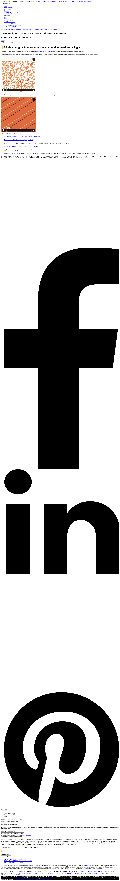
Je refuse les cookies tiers (32, 879)
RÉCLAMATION (15, 874)
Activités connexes (9, 22)
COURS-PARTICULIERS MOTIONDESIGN (12, 833)
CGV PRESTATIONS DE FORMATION (85, 873)
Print (5, 18)
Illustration (7, 15)
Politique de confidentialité (46, 879)
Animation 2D (8, 14)
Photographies (12, 23)
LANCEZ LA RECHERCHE (31, 847)
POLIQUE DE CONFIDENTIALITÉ (61, 873)
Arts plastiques (12, 26)
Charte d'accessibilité (10, 20)
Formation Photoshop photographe (47, 1)
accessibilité (87, 865)
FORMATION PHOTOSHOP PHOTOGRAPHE (18, 861)
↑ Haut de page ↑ (5, 854)
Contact (6, 11)
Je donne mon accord (19, 879)
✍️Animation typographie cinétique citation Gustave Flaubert (22, 150)
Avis (5, 6)
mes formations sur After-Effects (45, 51)
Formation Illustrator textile (84, 1)
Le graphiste (7, 9)
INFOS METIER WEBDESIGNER (14, 862)
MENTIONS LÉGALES (25, 873)
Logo (5, 17)
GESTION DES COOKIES (41, 873)
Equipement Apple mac (14, 25)
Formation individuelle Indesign (67, 1)
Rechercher (4, 847)
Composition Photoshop (11, 12)
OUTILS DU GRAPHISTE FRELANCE (16, 859)
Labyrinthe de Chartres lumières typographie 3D (18, 140)
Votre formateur (8, 7)
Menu (2, 41)
